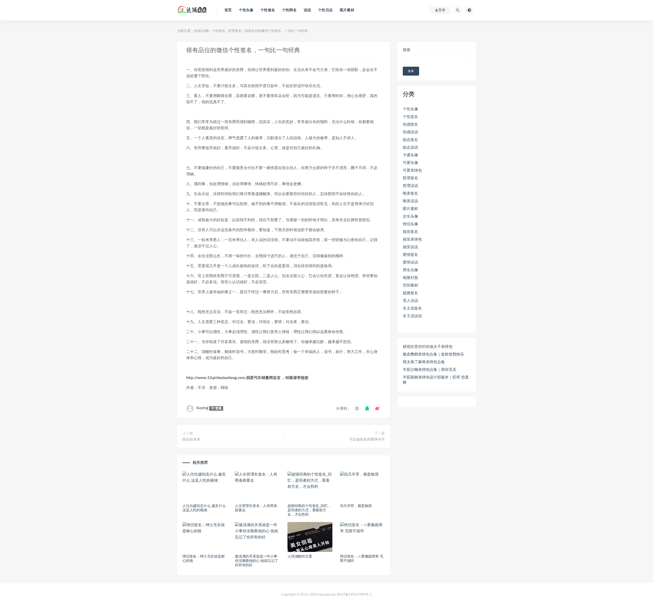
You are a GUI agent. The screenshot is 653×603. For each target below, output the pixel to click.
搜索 (406, 50)
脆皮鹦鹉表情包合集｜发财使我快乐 (433, 354)
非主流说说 (412, 316)
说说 (307, 10)
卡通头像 (410, 155)
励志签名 (410, 140)
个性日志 (325, 10)
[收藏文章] (357, 408)
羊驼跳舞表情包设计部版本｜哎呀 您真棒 (436, 379)
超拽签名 (410, 293)
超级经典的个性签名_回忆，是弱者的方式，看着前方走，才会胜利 (309, 510)
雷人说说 (410, 301)
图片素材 (347, 10)
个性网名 (289, 10)
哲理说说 (410, 186)
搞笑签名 (410, 232)
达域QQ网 (201, 31)
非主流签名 (412, 308)
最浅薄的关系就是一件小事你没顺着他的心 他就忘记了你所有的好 (256, 561)
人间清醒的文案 (299, 556)
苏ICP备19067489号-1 (354, 594)
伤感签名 (410, 124)
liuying (202, 408)
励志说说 (410, 147)
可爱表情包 (412, 170)
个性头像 (246, 10)
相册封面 (410, 278)
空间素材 (410, 285)
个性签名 (267, 10)
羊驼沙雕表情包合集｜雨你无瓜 (429, 370)
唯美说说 (410, 201)
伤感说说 (410, 132)
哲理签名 (235, 31)
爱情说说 (410, 262)
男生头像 (410, 270)
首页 (228, 10)
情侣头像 (410, 224)
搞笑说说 (410, 247)
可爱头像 (410, 163)
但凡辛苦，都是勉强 (356, 506)
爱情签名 (410, 255)
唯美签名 (410, 193)
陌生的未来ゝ (193, 439)
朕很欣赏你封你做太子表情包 (428, 347)
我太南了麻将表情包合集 (424, 362)
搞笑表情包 (412, 239)
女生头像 (410, 216)
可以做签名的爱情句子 (367, 439)
